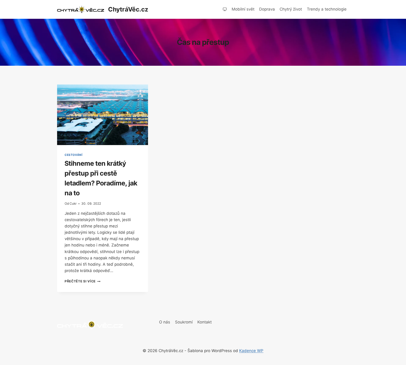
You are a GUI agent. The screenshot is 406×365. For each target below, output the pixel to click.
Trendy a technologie (327, 9)
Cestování (73, 155)
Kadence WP (251, 350)
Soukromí (184, 322)
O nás (164, 322)
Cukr (73, 203)
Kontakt (204, 322)
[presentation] (102, 115)
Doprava (267, 9)
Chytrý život (291, 9)
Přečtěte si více (82, 281)
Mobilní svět (243, 9)
